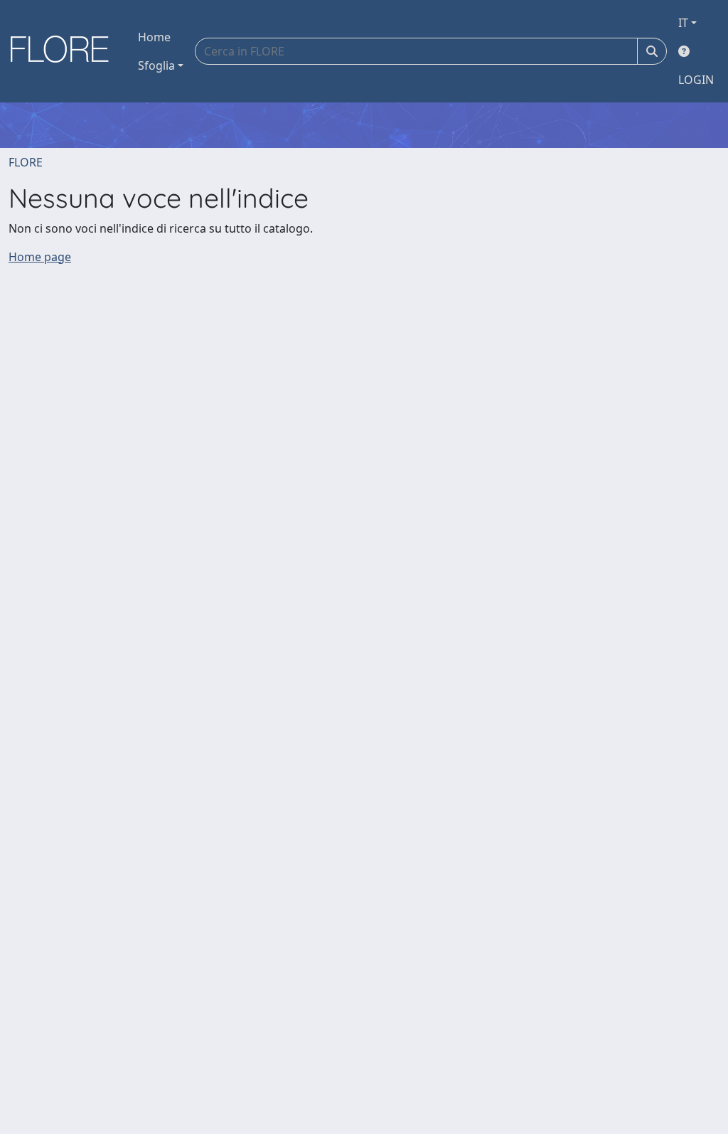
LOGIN (696, 80)
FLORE (26, 162)
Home (154, 37)
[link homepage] (65, 51)
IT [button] (683, 23)
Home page (40, 257)
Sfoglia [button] (156, 65)
